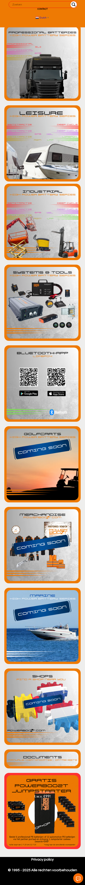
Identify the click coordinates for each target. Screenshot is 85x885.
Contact (42, 9)
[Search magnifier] (73, 4)
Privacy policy (42, 859)
